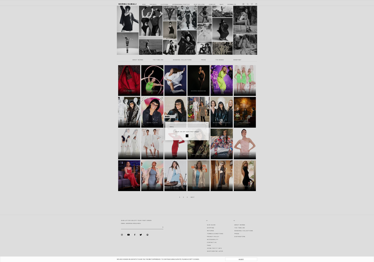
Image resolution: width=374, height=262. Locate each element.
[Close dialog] (207, 124)
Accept (241, 259)
